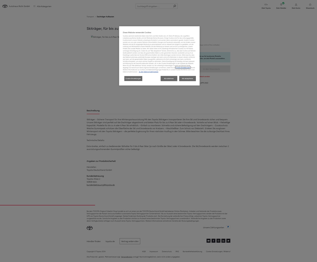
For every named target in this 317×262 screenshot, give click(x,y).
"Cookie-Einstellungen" (182, 68)
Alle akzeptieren (187, 78)
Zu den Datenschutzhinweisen (148, 72)
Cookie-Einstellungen (133, 78)
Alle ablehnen (169, 78)
